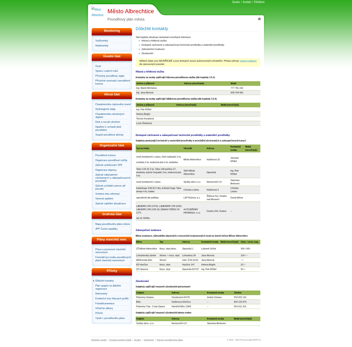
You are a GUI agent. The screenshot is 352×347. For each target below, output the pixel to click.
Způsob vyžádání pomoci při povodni (110, 187)
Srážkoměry (101, 40)
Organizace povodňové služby (111, 160)
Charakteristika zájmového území (113, 104)
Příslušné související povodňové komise (112, 82)
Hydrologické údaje (105, 109)
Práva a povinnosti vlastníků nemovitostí (110, 251)
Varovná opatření (104, 198)
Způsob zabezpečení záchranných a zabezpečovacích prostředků (112, 177)
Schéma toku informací (107, 193)
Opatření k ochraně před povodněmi (108, 128)
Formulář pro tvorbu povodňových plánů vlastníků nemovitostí (113, 259)
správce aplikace (248, 61)
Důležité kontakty (104, 280)
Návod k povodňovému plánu (170, 340)
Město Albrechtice (130, 11)
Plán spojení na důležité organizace (108, 287)
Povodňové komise (105, 155)
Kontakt (247, 1)
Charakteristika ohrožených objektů (109, 115)
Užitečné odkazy (104, 308)
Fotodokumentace (104, 303)
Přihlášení (259, 1)
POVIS (99, 313)
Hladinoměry (102, 45)
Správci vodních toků (106, 71)
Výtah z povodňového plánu (110, 318)
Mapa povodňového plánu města (112, 224)
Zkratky (236, 1)
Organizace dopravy (106, 170)
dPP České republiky (106, 228)
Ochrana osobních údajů (120, 340)
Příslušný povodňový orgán (109, 75)
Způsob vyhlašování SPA (108, 165)
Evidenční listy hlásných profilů (112, 298)
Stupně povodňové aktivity (109, 134)
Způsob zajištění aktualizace (110, 203)
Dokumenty (101, 293)
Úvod (98, 66)
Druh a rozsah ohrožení (107, 121)
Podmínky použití (99, 340)
